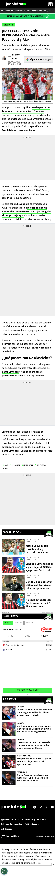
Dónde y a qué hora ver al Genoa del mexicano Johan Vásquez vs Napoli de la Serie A (39, 587)
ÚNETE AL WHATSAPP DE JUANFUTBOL (25, 16)
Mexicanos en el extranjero (34, 540)
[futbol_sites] (10, 836)
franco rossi (16, 57)
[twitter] (46, 807)
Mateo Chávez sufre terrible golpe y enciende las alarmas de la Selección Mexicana (39, 551)
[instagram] (41, 807)
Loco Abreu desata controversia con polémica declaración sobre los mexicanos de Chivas (33, 745)
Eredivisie (16, 465)
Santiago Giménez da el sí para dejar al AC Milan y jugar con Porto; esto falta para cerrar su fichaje (39, 570)
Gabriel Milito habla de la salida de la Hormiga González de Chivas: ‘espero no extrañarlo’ (34, 712)
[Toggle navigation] (2, 4)
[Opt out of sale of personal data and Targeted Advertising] (4, 871)
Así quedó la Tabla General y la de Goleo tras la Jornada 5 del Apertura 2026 (34, 761)
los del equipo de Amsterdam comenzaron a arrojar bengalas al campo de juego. (26, 212)
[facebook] (34, 807)
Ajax (6, 465)
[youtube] (52, 807)
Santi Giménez (10, 372)
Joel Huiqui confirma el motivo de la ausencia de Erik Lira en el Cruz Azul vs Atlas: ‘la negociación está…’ (34, 729)
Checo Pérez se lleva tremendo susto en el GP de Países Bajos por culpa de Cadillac (33, 778)
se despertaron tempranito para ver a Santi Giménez (26, 109)
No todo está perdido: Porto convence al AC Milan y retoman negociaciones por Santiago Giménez (38, 606)
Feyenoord (28, 465)
